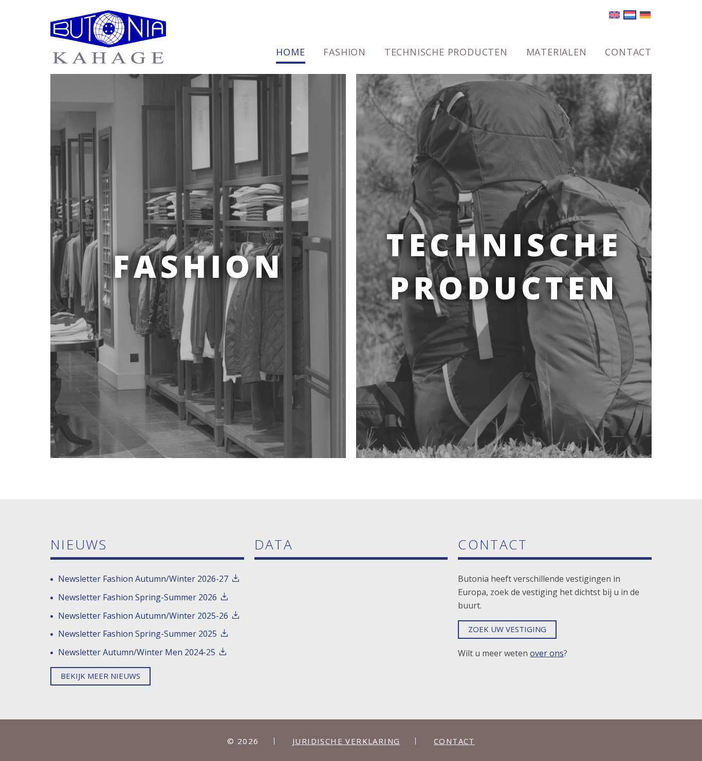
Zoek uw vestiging (507, 629)
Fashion (344, 52)
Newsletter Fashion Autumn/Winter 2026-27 (143, 578)
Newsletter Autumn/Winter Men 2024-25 (136, 652)
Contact (628, 52)
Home (290, 52)
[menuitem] (290, 55)
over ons (547, 653)
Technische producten (446, 52)
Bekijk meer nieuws (100, 676)
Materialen (556, 52)
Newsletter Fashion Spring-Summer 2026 (137, 597)
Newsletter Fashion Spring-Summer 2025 (137, 633)
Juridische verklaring (346, 741)
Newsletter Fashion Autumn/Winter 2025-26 (143, 615)
